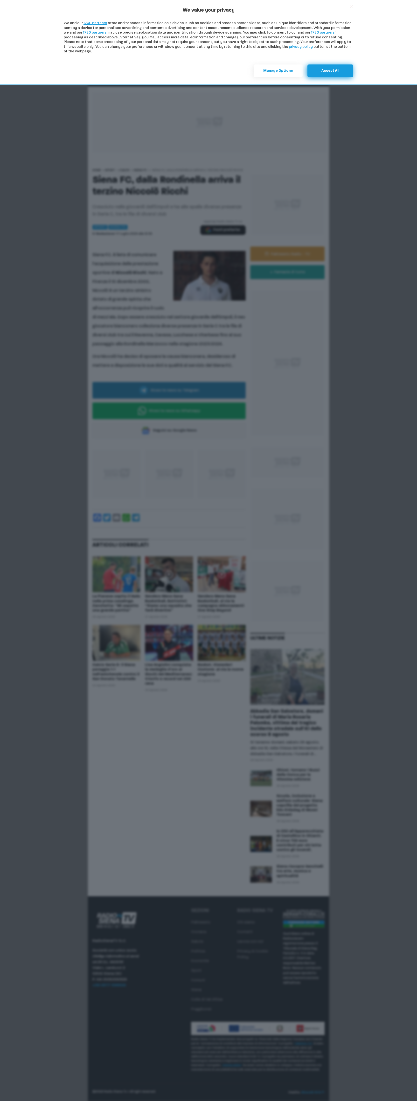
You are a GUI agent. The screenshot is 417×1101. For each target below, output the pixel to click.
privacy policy (301, 47)
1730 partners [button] (95, 23)
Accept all (330, 71)
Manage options (278, 71)
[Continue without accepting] (351, 7)
